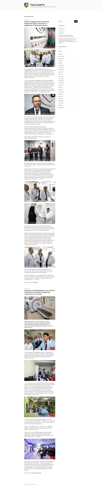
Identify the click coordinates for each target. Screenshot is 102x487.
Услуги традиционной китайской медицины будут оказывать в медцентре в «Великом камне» (36, 23)
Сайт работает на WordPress (29, 484)
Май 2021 (60, 105)
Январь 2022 (60, 100)
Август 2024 (60, 71)
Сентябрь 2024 (61, 69)
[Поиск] (76, 21)
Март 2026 (60, 54)
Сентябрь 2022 (61, 91)
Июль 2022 (60, 96)
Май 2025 (60, 63)
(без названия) (61, 28)
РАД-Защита (37, 4)
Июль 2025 (60, 60)
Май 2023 (60, 87)
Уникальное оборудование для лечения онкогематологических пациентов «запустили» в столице (39, 292)
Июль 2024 (60, 74)
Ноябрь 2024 (61, 67)
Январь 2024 (60, 80)
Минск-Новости (37, 473)
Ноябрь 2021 (61, 103)
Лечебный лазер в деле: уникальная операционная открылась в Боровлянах (66, 36)
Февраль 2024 (61, 78)
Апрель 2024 (60, 76)
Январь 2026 (60, 58)
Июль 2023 (60, 85)
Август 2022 (60, 94)
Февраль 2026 (61, 56)
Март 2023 (60, 89)
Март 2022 (60, 98)
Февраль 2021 (61, 107)
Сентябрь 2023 (61, 83)
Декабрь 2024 (61, 65)
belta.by (36, 282)
